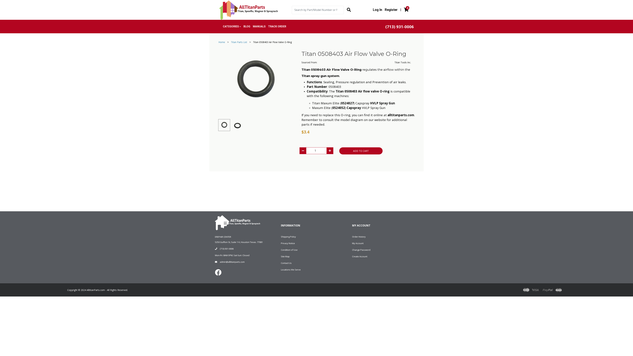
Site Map (285, 256)
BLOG (246, 26)
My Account (357, 243)
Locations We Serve (291, 269)
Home (221, 42)
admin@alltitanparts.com (232, 261)
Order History (359, 236)
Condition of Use (289, 249)
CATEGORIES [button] (231, 26)
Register (391, 10)
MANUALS (259, 26)
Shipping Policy (288, 236)
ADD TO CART (361, 150)
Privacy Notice (288, 243)
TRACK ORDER (277, 26)
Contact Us (286, 263)
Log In (377, 10)
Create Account (359, 256)
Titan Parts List (239, 42)
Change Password (361, 249)
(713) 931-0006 (227, 248)
